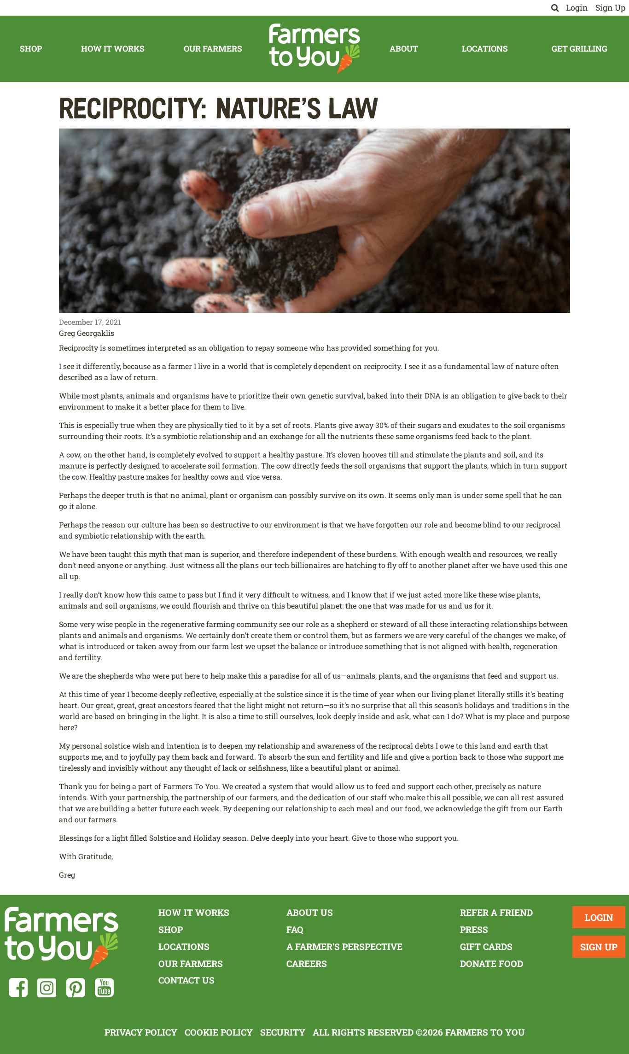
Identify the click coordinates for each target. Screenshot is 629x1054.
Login (577, 7)
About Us (309, 912)
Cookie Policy (219, 1032)
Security (282, 1032)
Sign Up (610, 7)
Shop (31, 48)
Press (474, 929)
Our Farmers (213, 48)
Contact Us (186, 980)
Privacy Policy (141, 1032)
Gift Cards (486, 946)
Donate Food (491, 963)
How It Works (113, 48)
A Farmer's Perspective (344, 946)
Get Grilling (579, 48)
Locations (485, 48)
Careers (306, 963)
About (404, 48)
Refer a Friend (496, 912)
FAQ (294, 929)
